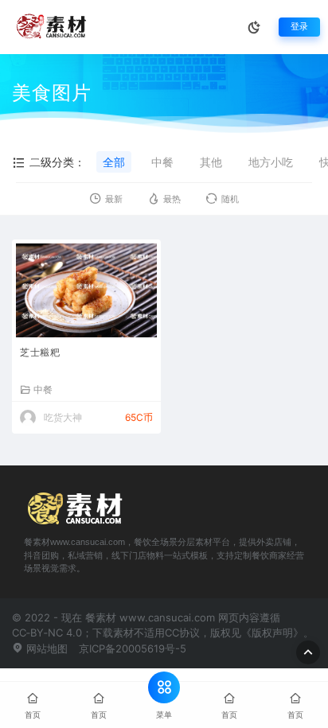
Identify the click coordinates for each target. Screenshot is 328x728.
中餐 (162, 162)
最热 (172, 199)
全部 (114, 162)
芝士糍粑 (40, 352)
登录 (299, 26)
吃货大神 (63, 417)
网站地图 (45, 648)
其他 (211, 162)
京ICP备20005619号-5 (132, 648)
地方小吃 (270, 162)
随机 (230, 199)
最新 (114, 199)
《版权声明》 (272, 632)
